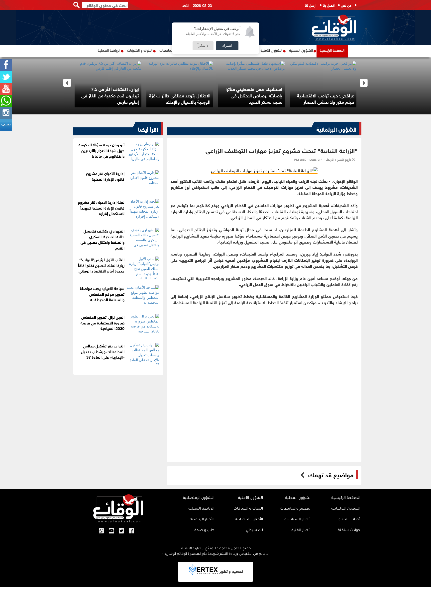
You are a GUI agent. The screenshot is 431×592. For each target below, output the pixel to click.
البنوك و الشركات (139, 51)
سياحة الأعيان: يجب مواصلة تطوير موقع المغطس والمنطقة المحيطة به (102, 294)
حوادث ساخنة (349, 531)
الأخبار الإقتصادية (249, 520)
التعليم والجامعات (296, 509)
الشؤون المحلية (301, 51)
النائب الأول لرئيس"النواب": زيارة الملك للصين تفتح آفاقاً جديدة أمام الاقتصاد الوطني (101, 265)
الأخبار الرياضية (202, 520)
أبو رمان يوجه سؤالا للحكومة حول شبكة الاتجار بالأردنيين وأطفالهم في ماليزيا (101, 150)
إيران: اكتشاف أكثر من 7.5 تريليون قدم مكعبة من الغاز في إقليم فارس (145, 95)
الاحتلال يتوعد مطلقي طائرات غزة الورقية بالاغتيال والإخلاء (214, 98)
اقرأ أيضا (148, 128)
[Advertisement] (264, 346)
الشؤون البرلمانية (336, 128)
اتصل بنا (329, 5)
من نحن (346, 5)
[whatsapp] (6, 101)
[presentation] (67, 83)
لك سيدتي (254, 531)
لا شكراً (203, 45)
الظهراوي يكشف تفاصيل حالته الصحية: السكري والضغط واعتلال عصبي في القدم (102, 239)
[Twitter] (6, 77)
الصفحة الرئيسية (332, 51)
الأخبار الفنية (301, 531)
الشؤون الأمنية (271, 51)
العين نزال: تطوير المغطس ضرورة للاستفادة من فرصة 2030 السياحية (102, 322)
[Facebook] (6, 65)
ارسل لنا (311, 5)
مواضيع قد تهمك (330, 474)
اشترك (227, 45)
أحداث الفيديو (349, 520)
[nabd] (6, 125)
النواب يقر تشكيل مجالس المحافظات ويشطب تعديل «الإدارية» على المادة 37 (102, 351)
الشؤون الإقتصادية (198, 498)
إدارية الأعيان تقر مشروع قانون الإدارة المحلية (105, 176)
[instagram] (6, 113)
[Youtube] (6, 89)
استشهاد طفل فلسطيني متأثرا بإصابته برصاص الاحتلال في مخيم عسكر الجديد (288, 95)
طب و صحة (204, 531)
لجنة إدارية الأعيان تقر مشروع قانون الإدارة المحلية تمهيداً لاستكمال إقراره (101, 207)
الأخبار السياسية (298, 520)
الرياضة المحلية (109, 51)
